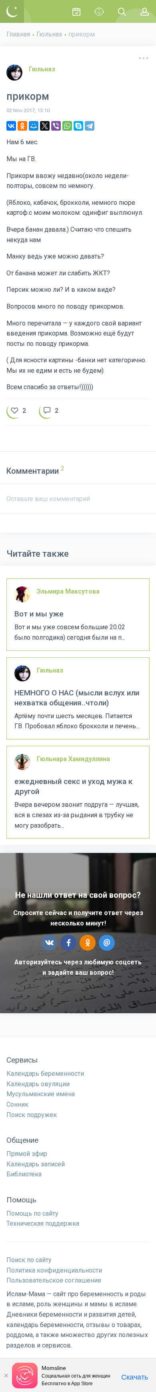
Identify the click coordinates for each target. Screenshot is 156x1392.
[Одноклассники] (22, 126)
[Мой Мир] (33, 126)
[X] (45, 126)
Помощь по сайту (32, 1213)
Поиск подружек (31, 1115)
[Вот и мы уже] (78, 615)
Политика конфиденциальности (54, 1270)
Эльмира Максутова (68, 591)
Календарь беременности (45, 1073)
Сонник (17, 1104)
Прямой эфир (26, 1154)
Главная (18, 34)
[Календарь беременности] (76, 11)
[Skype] (78, 126)
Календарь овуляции (38, 1084)
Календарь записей (35, 1164)
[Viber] (56, 126)
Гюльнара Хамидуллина (73, 759)
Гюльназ (49, 34)
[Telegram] (89, 126)
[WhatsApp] (67, 126)
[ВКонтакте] (11, 126)
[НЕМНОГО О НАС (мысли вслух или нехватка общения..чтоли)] (78, 698)
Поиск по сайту (29, 1260)
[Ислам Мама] (12, 11)
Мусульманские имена (40, 1094)
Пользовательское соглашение (53, 1280)
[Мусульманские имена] (99, 11)
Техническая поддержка (42, 1223)
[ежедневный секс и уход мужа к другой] (78, 792)
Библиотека (24, 1174)
